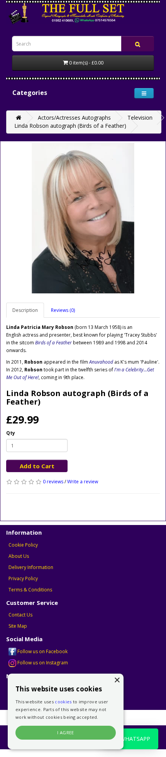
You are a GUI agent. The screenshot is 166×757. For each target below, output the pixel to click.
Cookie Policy (23, 545)
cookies (63, 702)
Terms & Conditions (30, 589)
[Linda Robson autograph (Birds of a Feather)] (83, 218)
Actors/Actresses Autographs (74, 117)
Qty (10, 433)
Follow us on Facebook (42, 651)
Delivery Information (30, 567)
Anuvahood (101, 362)
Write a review (82, 481)
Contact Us (20, 614)
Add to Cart (37, 466)
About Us (18, 556)
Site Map (17, 626)
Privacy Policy (23, 578)
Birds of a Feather (53, 342)
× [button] (117, 680)
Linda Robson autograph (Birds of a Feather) (70, 125)
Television (139, 117)
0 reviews (53, 481)
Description (25, 310)
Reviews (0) (63, 310)
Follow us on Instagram (42, 662)
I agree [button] (65, 732)
